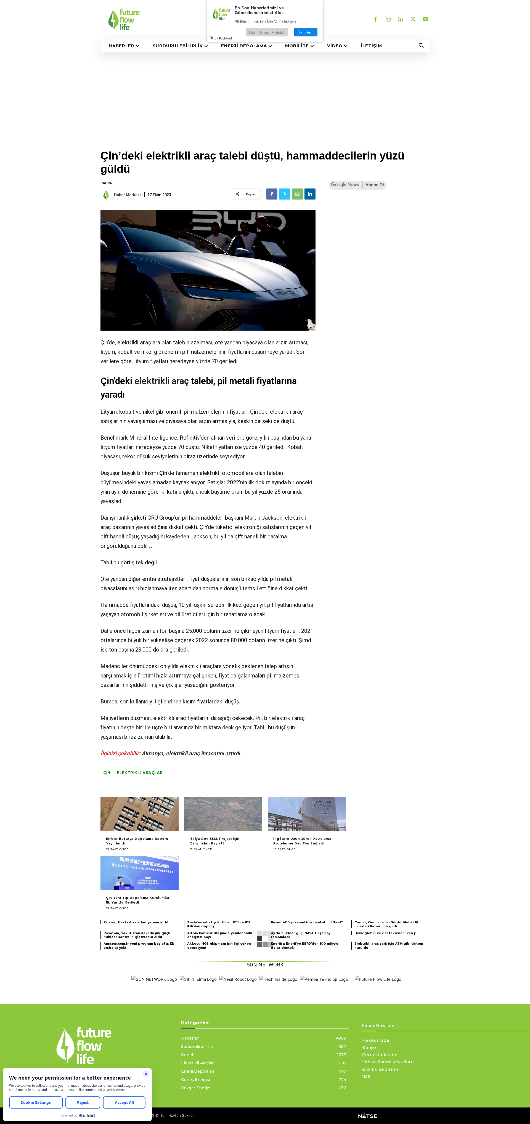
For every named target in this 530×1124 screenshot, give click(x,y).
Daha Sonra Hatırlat (266, 32)
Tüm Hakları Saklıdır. (178, 1115)
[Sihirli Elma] (198, 979)
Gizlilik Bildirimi (380, 1069)
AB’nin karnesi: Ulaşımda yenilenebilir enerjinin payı (219, 935)
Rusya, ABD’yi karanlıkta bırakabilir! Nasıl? (307, 922)
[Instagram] (388, 19)
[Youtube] (425, 19)
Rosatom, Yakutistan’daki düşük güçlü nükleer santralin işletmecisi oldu (137, 935)
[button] (421, 45)
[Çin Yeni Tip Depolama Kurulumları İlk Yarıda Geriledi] (139, 873)
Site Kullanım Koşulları (387, 1061)
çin (106, 773)
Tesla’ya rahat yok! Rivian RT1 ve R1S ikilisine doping (218, 924)
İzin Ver (306, 32)
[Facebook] (376, 19)
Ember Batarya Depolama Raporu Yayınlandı (137, 841)
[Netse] (367, 1116)
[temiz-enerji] (179, 20)
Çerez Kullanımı (380, 1054)
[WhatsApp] (297, 194)
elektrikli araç (134, 342)
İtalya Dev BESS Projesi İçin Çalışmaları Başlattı (214, 841)
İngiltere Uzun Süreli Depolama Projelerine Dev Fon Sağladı (302, 841)
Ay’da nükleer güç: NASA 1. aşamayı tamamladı (301, 935)
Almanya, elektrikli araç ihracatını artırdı (191, 753)
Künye (369, 1047)
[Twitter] (413, 19)
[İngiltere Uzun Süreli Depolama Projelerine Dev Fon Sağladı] (307, 814)
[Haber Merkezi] (106, 194)
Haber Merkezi (127, 195)
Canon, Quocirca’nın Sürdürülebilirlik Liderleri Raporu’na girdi (386, 924)
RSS (366, 1076)
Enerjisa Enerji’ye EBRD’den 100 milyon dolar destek (304, 945)
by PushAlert (223, 38)
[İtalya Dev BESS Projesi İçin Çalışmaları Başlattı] (223, 814)
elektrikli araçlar (140, 773)
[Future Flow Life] (378, 979)
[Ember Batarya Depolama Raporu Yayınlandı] (139, 814)
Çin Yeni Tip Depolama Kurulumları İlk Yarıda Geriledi (138, 900)
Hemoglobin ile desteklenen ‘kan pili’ (387, 933)
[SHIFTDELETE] (154, 979)
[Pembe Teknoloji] (324, 979)
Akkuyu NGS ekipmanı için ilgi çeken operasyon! (219, 945)
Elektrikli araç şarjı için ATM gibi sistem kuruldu (388, 945)
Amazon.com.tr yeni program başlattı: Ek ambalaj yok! (139, 945)
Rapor (106, 183)
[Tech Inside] (278, 979)
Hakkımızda (375, 1040)
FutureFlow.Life (378, 1025)
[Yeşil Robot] (238, 979)
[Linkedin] (400, 19)
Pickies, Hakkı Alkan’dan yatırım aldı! (136, 922)
